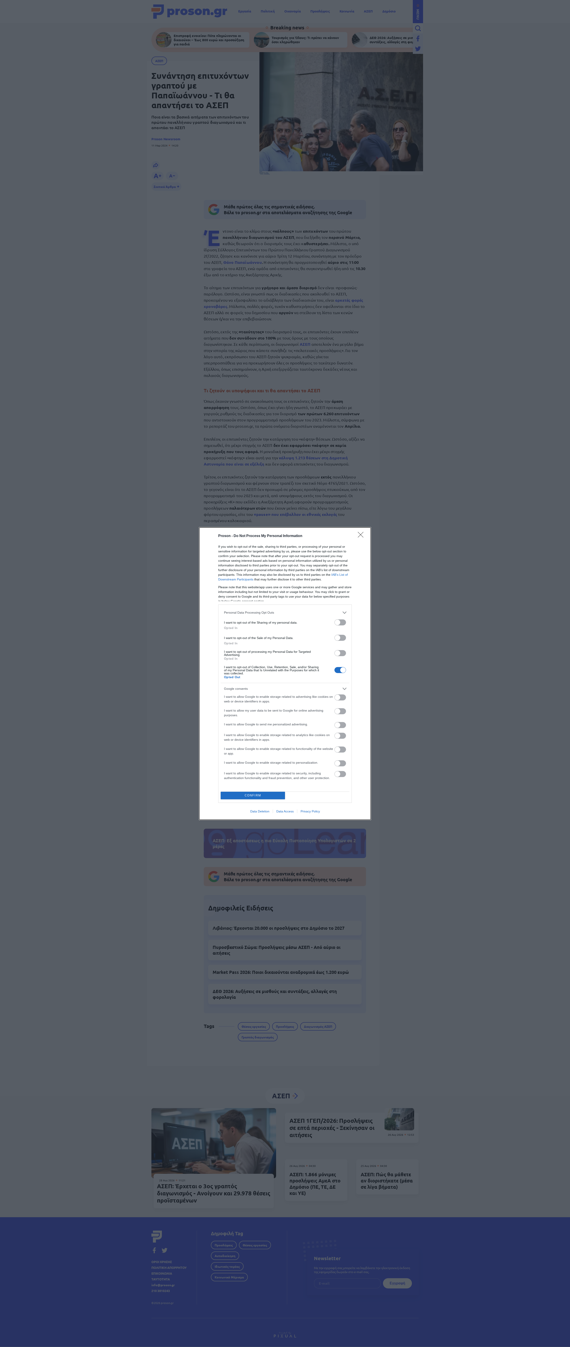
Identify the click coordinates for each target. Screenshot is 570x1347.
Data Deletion (259, 811)
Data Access (285, 811)
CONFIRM (253, 795)
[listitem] (285, 612)
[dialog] (285, 673)
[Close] (362, 536)
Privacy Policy (310, 811)
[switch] (340, 622)
